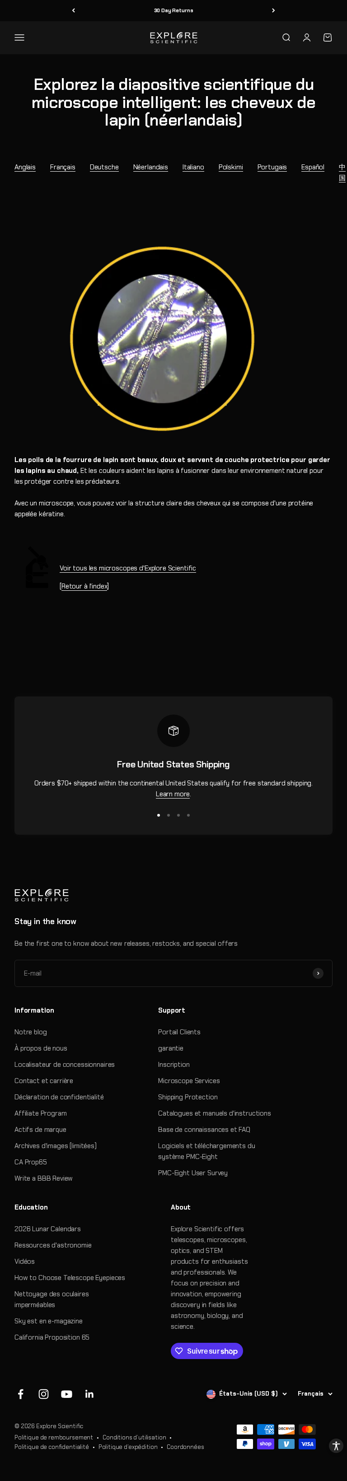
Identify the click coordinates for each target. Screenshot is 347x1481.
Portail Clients (179, 1032)
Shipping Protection (187, 1097)
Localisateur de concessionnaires (64, 1064)
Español (312, 167)
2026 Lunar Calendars (47, 1228)
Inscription (173, 1064)
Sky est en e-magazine (48, 1321)
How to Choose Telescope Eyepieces (69, 1277)
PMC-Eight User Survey (193, 1172)
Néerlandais (150, 167)
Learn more (173, 794)
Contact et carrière (43, 1080)
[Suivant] (273, 10)
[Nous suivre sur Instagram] (44, 1394)
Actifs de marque (40, 1129)
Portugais (272, 167)
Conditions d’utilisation (134, 1437)
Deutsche (104, 167)
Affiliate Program (40, 1113)
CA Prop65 (30, 1162)
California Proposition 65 (51, 1337)
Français (62, 167)
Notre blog (30, 1032)
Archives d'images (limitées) (55, 1145)
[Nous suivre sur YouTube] (67, 1394)
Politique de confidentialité (51, 1447)
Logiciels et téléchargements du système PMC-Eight (206, 1151)
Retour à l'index (84, 586)
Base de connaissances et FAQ (204, 1129)
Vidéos (24, 1261)
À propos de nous (40, 1048)
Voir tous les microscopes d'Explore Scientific (128, 568)
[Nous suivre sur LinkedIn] (90, 1394)
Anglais (25, 167)
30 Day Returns (173, 10)
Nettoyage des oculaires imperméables (51, 1299)
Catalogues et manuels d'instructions (214, 1113)
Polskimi (231, 167)
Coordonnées (185, 1447)
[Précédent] (73, 10)
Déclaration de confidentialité (59, 1097)
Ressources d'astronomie (53, 1245)
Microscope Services (189, 1080)
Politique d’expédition (128, 1447)
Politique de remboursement (53, 1437)
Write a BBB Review (43, 1178)
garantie (170, 1048)
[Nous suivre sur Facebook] (20, 1394)
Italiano (193, 167)
